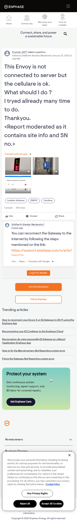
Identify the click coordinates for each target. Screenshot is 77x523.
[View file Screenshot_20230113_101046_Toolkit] (18, 184)
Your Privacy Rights (37, 493)
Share (61, 216)
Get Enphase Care (20, 402)
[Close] (69, 455)
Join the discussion (38, 287)
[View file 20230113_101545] (46, 166)
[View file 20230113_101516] (18, 166)
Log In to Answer (38, 273)
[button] (28, 171)
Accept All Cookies (52, 504)
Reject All (25, 504)
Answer (33, 216)
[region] (38, 481)
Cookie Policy (52, 484)
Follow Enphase (38, 299)
